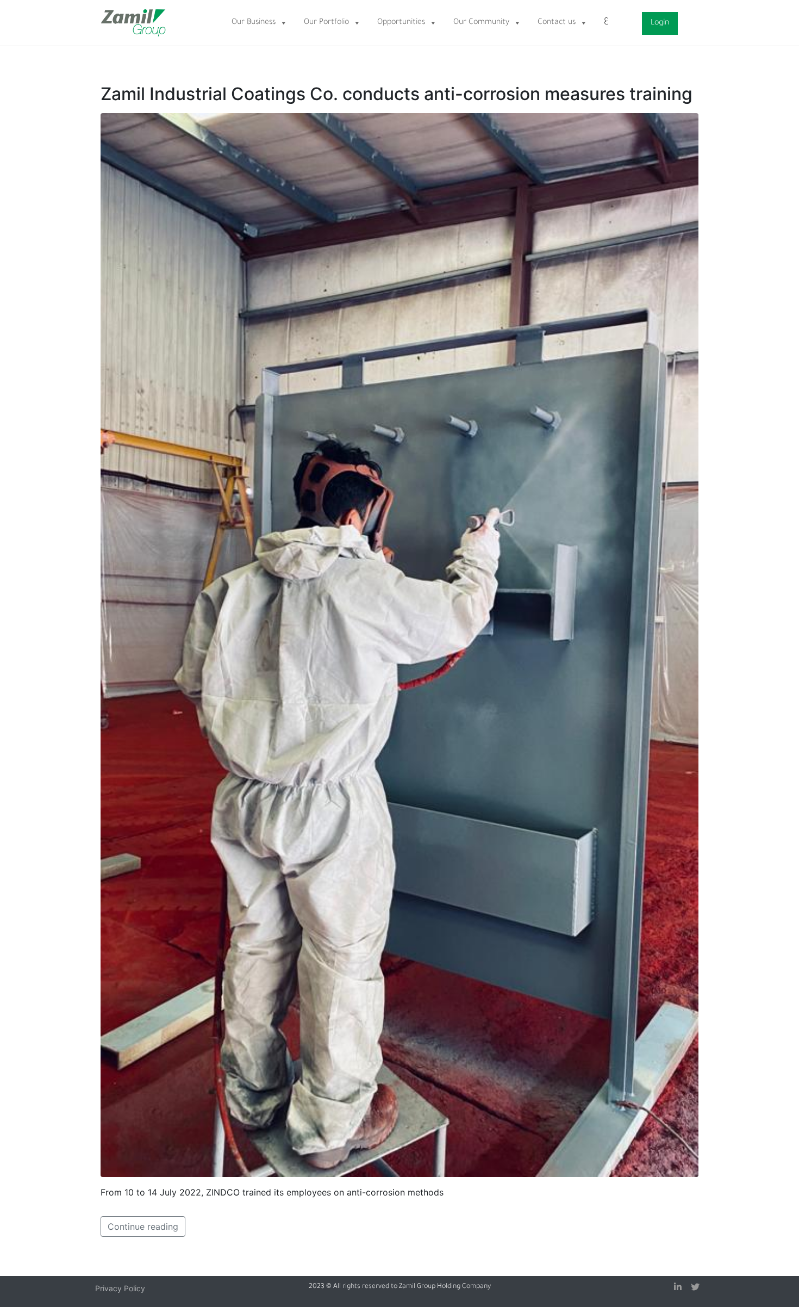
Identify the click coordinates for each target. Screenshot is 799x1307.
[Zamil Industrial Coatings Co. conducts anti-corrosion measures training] (399, 644)
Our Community (481, 22)
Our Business (254, 22)
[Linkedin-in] (677, 1287)
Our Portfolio (326, 22)
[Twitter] (695, 1287)
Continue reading (143, 1226)
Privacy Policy (120, 1288)
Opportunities (401, 22)
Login (660, 23)
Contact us (557, 22)
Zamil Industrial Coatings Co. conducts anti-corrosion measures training (396, 93)
